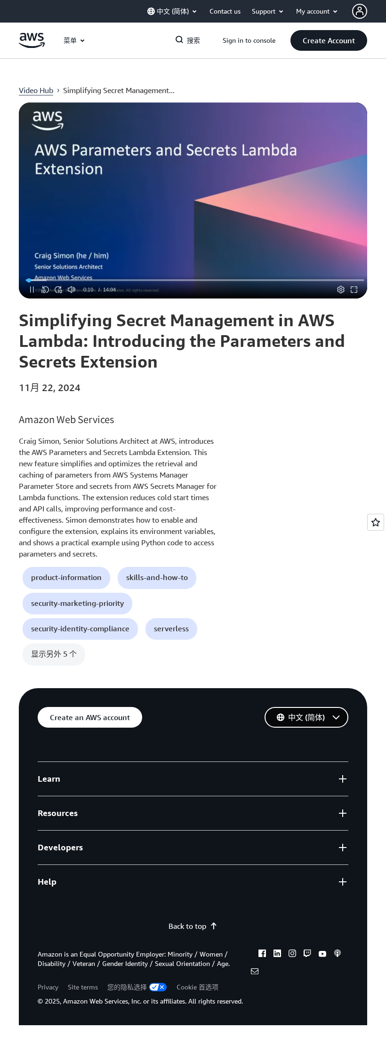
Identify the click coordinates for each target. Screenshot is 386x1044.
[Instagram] (292, 955)
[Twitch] (307, 955)
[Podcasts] (337, 955)
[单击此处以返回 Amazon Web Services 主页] (32, 45)
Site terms (83, 987)
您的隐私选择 (127, 987)
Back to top (187, 926)
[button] (328, 40)
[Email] (254, 972)
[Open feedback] (375, 522)
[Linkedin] (277, 955)
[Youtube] (322, 955)
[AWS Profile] (359, 11)
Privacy (48, 987)
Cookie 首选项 (197, 987)
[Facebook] (262, 955)
